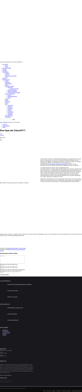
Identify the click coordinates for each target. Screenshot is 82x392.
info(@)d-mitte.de (8, 375)
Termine (4, 69)
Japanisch (10, 114)
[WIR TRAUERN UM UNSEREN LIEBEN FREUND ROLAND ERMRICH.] (3, 285)
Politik (6, 100)
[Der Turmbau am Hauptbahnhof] (3, 314)
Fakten (6, 81)
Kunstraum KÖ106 (7, 68)
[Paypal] (8, 381)
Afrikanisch (10, 105)
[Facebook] (2, 142)
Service (9, 95)
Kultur (6, 65)
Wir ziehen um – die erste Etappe (12, 296)
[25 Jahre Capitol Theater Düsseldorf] (3, 321)
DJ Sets (7, 74)
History (7, 99)
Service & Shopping (10, 93)
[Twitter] (7, 142)
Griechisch (10, 113)
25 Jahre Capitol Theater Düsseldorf (12, 320)
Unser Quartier (6, 79)
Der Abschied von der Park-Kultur (12, 290)
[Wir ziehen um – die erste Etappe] (3, 297)
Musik (6, 66)
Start (1, 122)
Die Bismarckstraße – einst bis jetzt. (17, 248)
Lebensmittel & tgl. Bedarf (14, 92)
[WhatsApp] (16, 142)
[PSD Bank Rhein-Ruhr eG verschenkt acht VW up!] (3, 308)
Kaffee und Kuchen (12, 90)
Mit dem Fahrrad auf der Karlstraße (16, 249)
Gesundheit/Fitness (12, 96)
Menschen (7, 82)
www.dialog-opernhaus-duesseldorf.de (58, 164)
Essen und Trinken (9, 86)
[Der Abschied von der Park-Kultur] (3, 291)
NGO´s (6, 84)
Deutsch (10, 109)
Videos (6, 102)
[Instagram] (4, 381)
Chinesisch (10, 108)
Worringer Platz (9, 115)
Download (7, 101)
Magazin (5, 78)
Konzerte (7, 73)
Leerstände (8, 117)
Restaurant (10, 87)
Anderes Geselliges (12, 91)
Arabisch (10, 106)
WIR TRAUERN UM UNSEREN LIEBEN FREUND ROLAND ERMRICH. (19, 284)
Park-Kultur (5, 64)
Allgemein (5, 122)
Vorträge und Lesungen (10, 75)
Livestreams (5, 72)
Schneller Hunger (14, 88)
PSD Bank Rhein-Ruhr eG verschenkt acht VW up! (15, 307)
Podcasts (5, 70)
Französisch (10, 111)
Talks (6, 77)
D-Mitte (2, 135)
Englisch (10, 110)
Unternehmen (8, 83)
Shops (9, 97)
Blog (6, 104)
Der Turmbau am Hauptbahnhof (12, 313)
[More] (20, 142)
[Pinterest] (11, 142)
